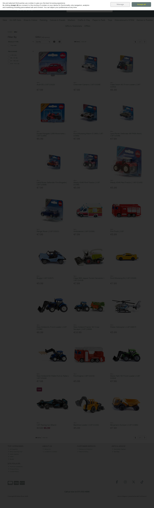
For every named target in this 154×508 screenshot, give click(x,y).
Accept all (141, 4)
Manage (120, 4)
